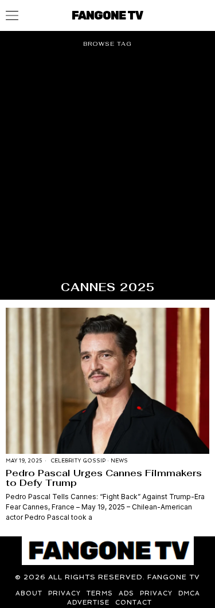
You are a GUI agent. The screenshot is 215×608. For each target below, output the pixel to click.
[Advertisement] (107, 168)
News (119, 461)
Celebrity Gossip (77, 461)
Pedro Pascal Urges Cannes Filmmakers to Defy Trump (104, 478)
